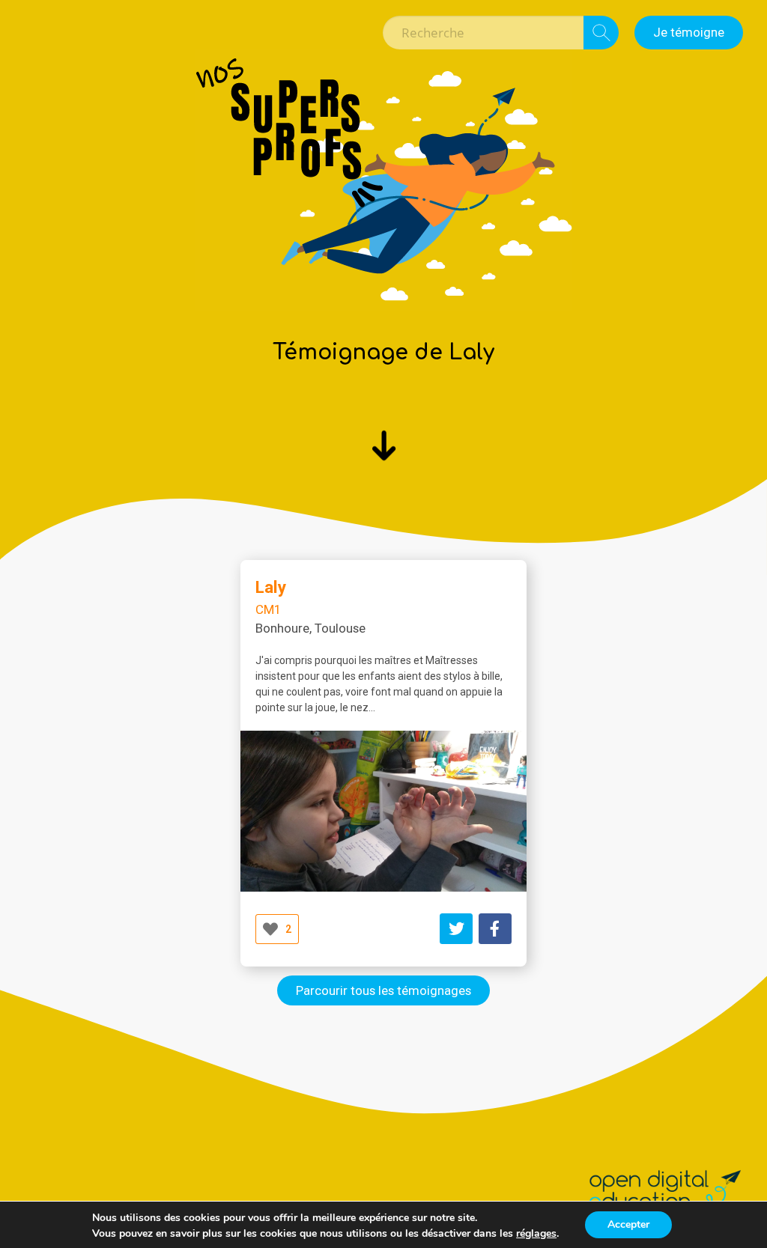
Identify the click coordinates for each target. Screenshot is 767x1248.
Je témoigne (688, 32)
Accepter (628, 1224)
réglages (536, 1234)
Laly (270, 587)
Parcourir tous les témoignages (383, 990)
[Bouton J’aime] (270, 929)
